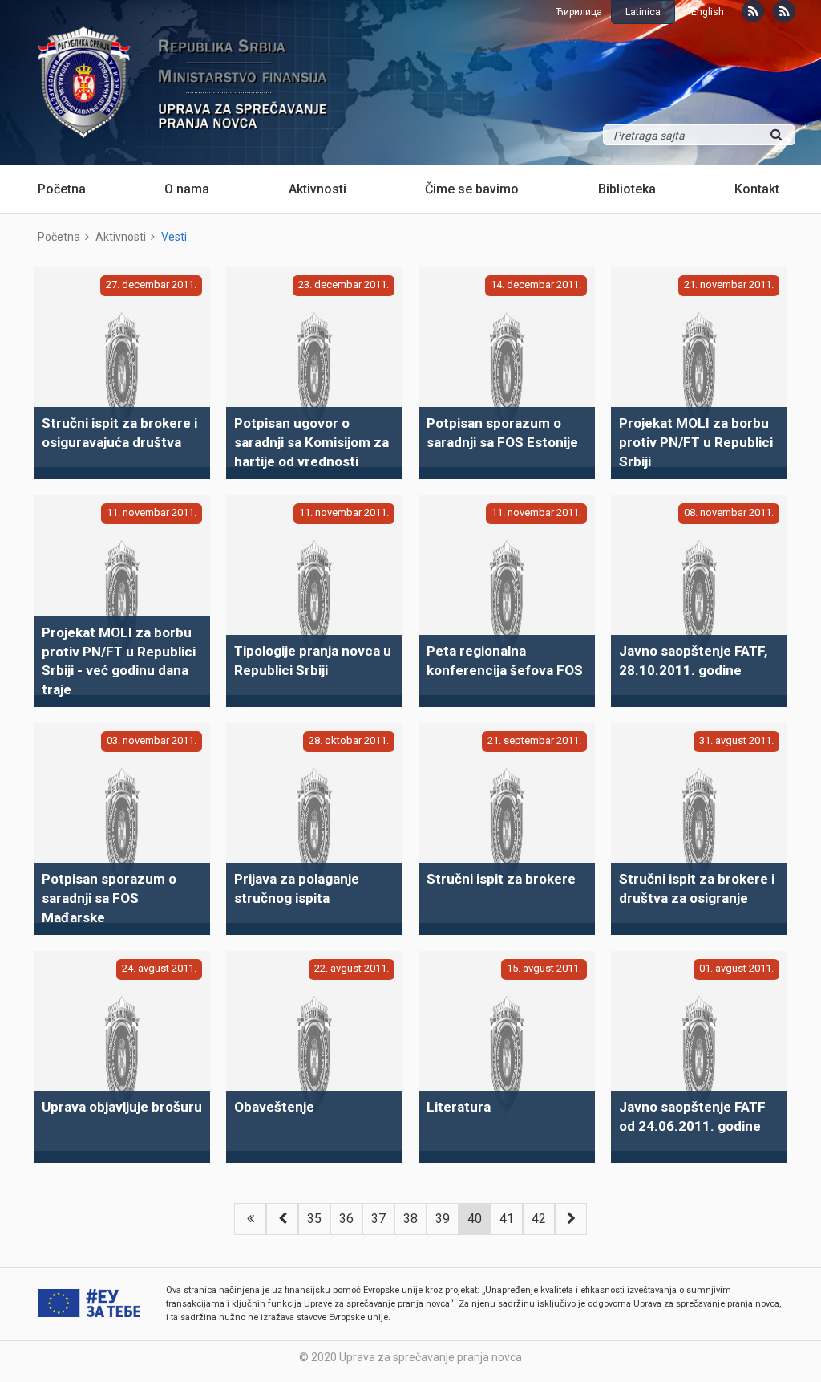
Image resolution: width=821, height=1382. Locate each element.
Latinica (643, 12)
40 (474, 1218)
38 (410, 1218)
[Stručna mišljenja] (784, 11)
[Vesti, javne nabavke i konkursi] (753, 11)
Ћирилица (579, 12)
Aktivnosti (317, 189)
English (707, 12)
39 (442, 1218)
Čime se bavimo (472, 189)
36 (346, 1218)
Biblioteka (627, 189)
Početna (62, 189)
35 (314, 1218)
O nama (186, 189)
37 (378, 1218)
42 (539, 1218)
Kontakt (756, 189)
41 (506, 1218)
